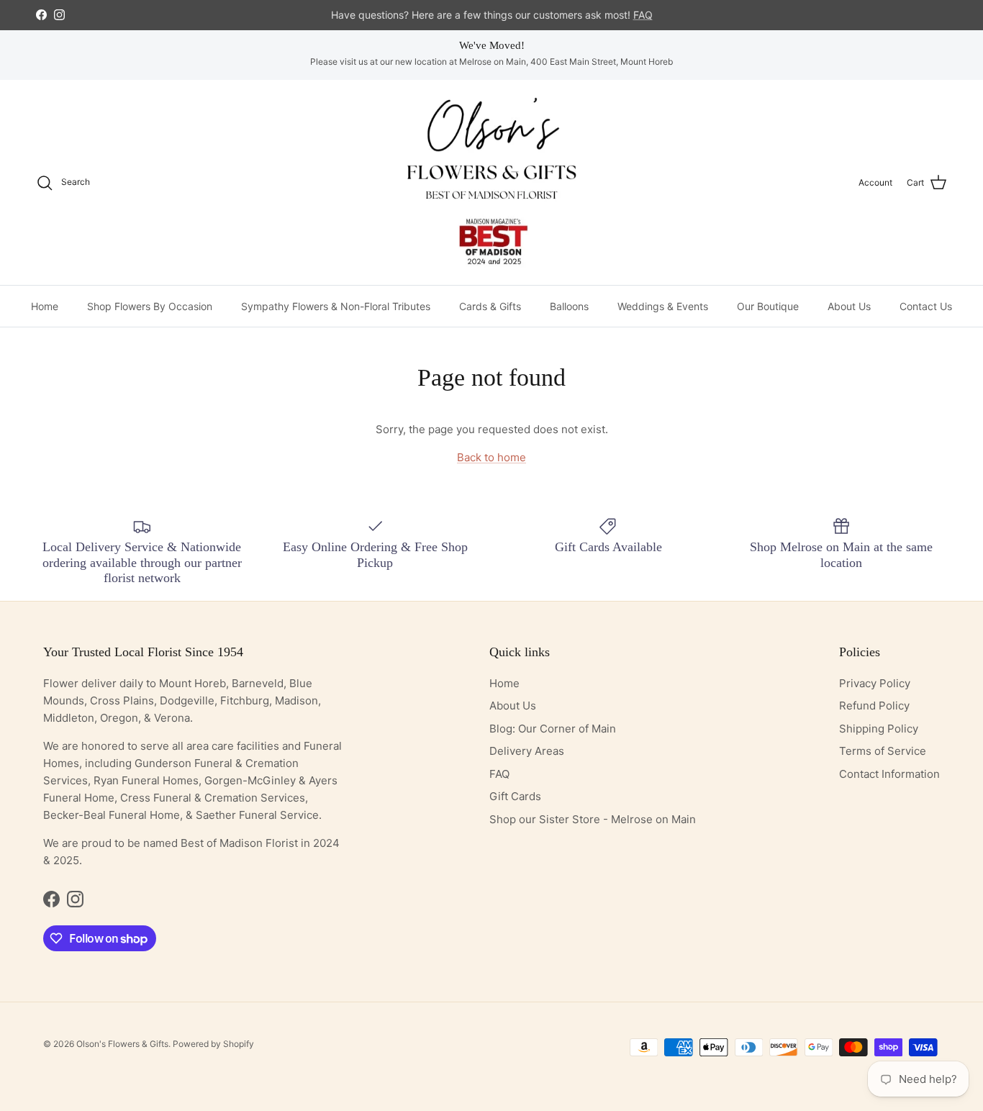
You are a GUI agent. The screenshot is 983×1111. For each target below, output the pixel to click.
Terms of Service (882, 751)
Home (44, 306)
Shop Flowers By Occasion (149, 306)
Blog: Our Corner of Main (552, 728)
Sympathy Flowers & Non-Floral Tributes (335, 306)
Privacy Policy (874, 683)
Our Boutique (768, 306)
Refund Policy (874, 705)
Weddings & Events (662, 306)
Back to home (491, 457)
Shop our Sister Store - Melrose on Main (592, 819)
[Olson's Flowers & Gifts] (491, 182)
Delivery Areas (526, 751)
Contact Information (889, 774)
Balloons (569, 306)
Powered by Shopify (213, 1043)
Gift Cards (515, 796)
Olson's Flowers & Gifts (122, 1043)
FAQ (499, 774)
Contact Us (926, 306)
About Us (849, 306)
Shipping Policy (878, 728)
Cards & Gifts (490, 306)
